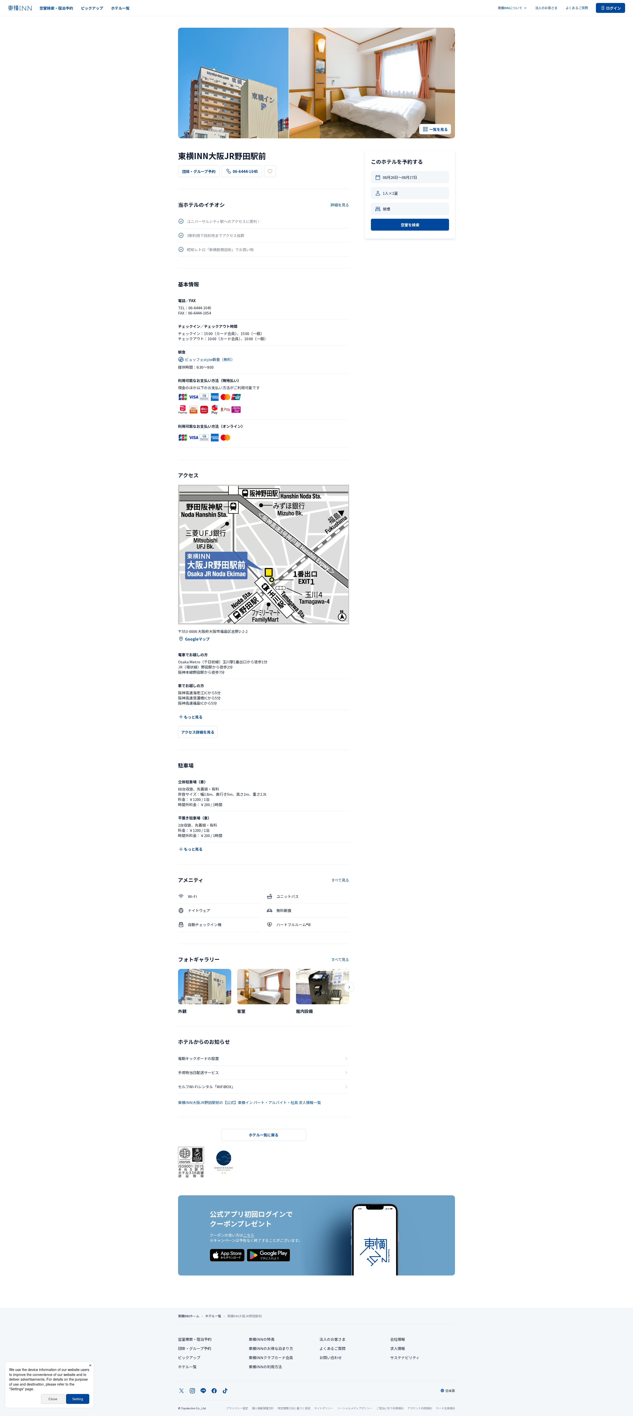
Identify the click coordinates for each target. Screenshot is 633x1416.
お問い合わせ (330, 1357)
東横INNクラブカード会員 (271, 1357)
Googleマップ (197, 639)
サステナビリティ (405, 1357)
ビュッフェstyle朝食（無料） (210, 359)
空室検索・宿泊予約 (56, 8)
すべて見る (340, 880)
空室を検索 (410, 224)
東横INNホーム (188, 1316)
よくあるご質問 (576, 7)
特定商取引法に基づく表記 (294, 1408)
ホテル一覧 (120, 8)
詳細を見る (340, 204)
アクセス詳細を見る (197, 732)
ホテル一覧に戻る (263, 1134)
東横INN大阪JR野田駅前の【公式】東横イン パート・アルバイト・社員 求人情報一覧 (249, 1102)
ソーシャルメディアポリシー (354, 1408)
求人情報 (397, 1348)
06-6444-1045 (245, 171)
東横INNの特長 (261, 1339)
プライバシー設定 (237, 1408)
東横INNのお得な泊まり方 (271, 1348)
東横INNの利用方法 (265, 1366)
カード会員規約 (445, 1408)
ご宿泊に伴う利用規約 (390, 1408)
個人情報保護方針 (263, 1408)
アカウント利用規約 (419, 1408)
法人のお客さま (546, 7)
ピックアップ (92, 8)
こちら (248, 1235)
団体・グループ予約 (198, 171)
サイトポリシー (323, 1408)
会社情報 (397, 1339)
